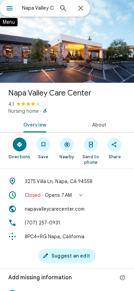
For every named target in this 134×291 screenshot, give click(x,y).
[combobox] (38, 8)
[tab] (33, 124)
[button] (67, 195)
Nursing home (23, 111)
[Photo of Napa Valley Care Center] (67, 41)
